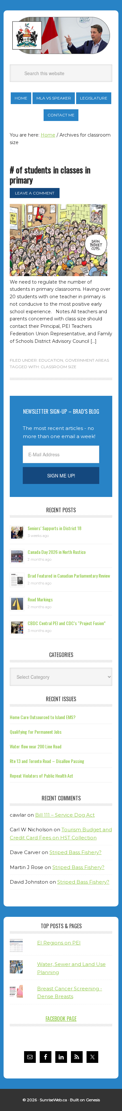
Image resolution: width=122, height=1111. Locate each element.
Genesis (93, 1099)
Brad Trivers (61, 35)
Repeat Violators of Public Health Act (41, 775)
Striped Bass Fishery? (75, 852)
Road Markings (40, 599)
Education (51, 360)
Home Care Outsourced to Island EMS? (42, 717)
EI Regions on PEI (59, 943)
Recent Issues (61, 699)
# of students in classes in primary (50, 174)
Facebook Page (61, 1019)
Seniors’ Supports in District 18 (54, 528)
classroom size (58, 366)
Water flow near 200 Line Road (35, 746)
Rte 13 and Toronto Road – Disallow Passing (47, 760)
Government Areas (87, 360)
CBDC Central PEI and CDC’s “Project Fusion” (66, 623)
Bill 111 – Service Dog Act (65, 815)
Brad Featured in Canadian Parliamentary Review (69, 575)
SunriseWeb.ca (53, 1099)
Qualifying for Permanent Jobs (35, 731)
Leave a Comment (34, 193)
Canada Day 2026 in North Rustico (57, 551)
